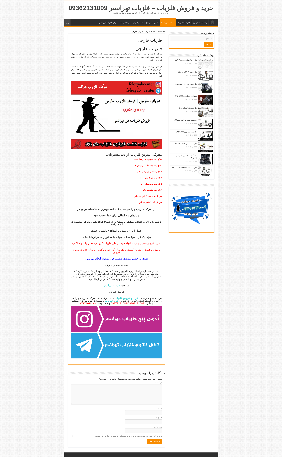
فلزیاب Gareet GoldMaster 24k (184, 168)
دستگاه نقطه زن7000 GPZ (185, 96)
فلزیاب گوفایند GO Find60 (186, 60)
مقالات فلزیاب (168, 22)
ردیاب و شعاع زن (200, 22)
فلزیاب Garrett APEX (188, 108)
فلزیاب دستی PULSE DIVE (185, 144)
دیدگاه (159, 383)
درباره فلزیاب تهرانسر (108, 22)
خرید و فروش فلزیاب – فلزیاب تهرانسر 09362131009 (141, 7)
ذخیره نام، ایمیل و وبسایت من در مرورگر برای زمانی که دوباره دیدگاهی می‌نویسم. (128, 436)
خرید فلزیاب (212, 22)
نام (160, 409)
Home (160, 31)
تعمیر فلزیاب (138, 22)
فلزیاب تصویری (183, 22)
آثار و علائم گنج (152, 22)
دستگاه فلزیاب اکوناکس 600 (185, 120)
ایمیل (159, 418)
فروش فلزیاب (116, 291)
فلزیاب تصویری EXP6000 (186, 132)
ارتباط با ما (124, 22)
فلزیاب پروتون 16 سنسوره (186, 84)
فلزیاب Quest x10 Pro (187, 72)
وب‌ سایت (158, 427)
